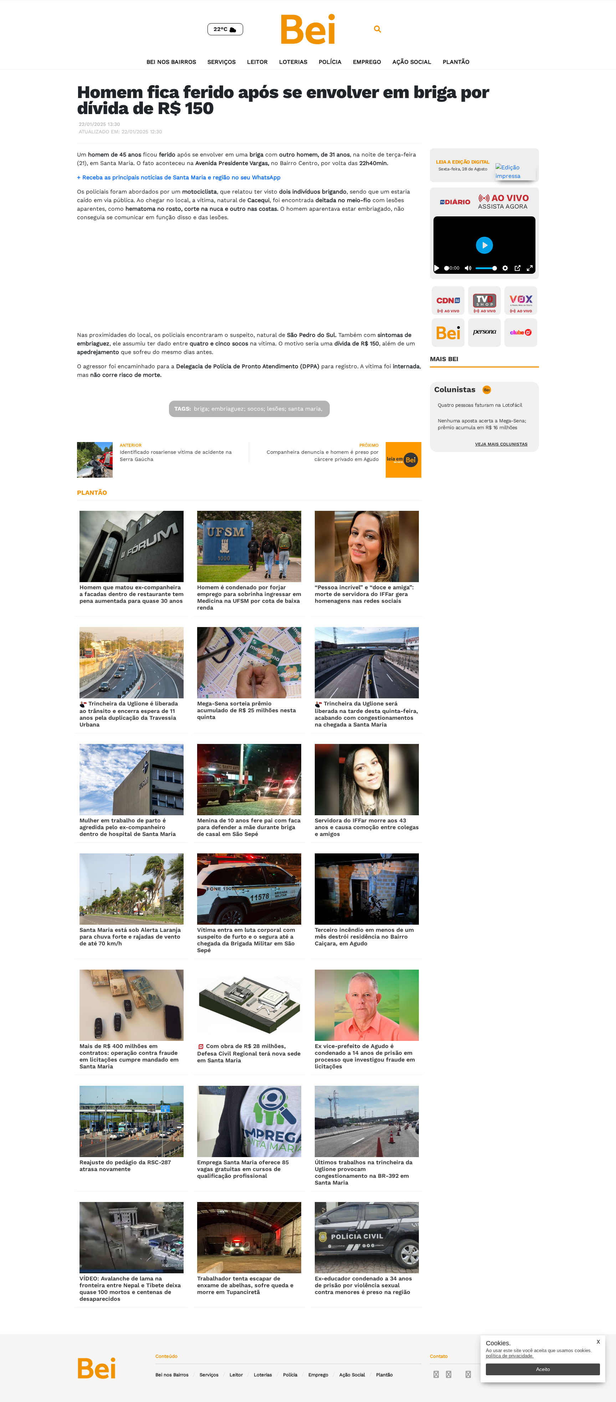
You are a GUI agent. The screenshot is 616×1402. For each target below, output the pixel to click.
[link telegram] (468, 1374)
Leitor (257, 61)
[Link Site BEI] (448, 332)
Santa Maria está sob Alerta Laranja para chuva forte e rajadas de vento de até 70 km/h (130, 936)
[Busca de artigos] (377, 29)
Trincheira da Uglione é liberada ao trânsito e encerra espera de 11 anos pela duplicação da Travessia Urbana (128, 714)
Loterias (293, 61)
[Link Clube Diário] (520, 332)
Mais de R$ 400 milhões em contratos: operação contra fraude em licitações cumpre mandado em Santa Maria (129, 1056)
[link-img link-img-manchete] (131, 546)
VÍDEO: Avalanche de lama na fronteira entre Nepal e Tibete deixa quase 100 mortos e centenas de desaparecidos (130, 1288)
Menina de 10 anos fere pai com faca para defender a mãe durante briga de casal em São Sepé (249, 827)
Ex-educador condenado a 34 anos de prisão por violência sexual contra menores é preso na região (363, 1285)
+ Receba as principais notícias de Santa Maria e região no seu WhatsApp (179, 177)
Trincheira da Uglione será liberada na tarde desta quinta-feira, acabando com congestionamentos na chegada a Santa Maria (366, 714)
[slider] (446, 268)
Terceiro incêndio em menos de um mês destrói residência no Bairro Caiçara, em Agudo (364, 936)
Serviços (221, 61)
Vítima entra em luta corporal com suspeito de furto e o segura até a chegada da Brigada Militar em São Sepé (246, 940)
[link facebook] (436, 1374)
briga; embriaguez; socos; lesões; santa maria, (258, 408)
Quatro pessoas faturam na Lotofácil (480, 405)
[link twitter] (448, 1374)
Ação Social (411, 61)
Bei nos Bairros (171, 61)
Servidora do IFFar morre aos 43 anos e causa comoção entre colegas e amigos (367, 827)
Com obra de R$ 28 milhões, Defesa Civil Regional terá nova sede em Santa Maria (249, 1053)
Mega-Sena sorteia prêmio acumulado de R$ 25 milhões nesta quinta (246, 710)
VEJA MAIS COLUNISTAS (501, 444)
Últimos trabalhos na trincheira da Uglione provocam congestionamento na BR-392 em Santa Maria (363, 1172)
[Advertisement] (249, 277)
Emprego (367, 61)
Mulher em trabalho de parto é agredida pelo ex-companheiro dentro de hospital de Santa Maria (127, 827)
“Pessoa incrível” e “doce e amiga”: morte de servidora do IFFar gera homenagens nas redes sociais (364, 594)
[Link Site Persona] (484, 332)
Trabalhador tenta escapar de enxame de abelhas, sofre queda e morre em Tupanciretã (245, 1285)
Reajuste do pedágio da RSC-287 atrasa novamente (125, 1165)
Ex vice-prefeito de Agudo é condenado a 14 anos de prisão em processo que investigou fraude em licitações (365, 1056)
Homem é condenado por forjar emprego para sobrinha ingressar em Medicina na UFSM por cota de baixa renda (249, 597)
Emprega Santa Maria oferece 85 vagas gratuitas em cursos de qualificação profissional (243, 1169)
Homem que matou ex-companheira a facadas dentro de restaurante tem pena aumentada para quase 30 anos (131, 594)
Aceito (543, 1369)
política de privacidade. (510, 1356)
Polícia (330, 61)
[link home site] (308, 28)
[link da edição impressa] (516, 171)
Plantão (456, 61)
